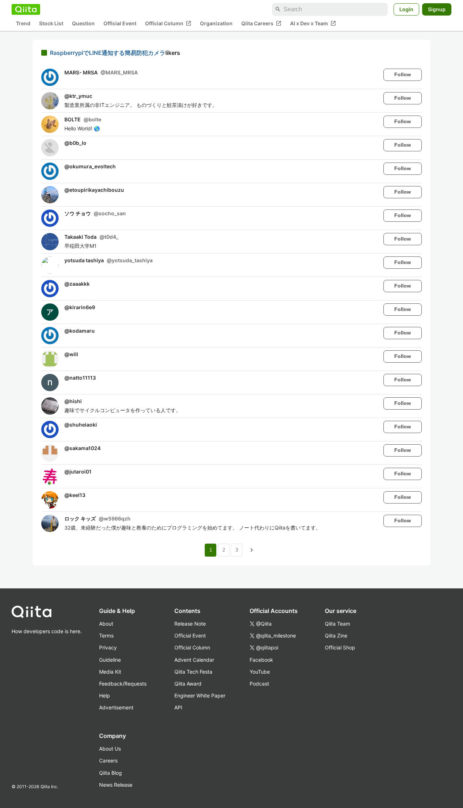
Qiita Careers (261, 23)
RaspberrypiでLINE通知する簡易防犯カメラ (107, 52)
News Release (115, 785)
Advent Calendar (194, 660)
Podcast (259, 683)
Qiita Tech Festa (193, 672)
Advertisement (116, 707)
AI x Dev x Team (313, 23)
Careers (108, 760)
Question (83, 24)
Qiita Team (337, 624)
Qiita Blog (110, 773)
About (106, 624)
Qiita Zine (336, 635)
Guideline (110, 660)
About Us (110, 749)
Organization (216, 24)
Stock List (51, 24)
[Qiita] (26, 9)
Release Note (190, 624)
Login (406, 9)
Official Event (119, 24)
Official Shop (340, 647)
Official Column (168, 23)
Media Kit (110, 672)
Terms (106, 635)
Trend (23, 24)
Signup (437, 9)
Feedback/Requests (122, 683)
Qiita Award (187, 683)
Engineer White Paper (199, 695)
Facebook (261, 660)
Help (104, 695)
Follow (402, 74)
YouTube (260, 672)
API (178, 707)
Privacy (108, 647)
